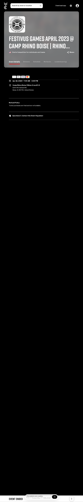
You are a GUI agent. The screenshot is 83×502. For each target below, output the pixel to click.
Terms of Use (47, 497)
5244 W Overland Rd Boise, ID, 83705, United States (23, 89)
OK (55, 497)
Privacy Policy (36, 497)
